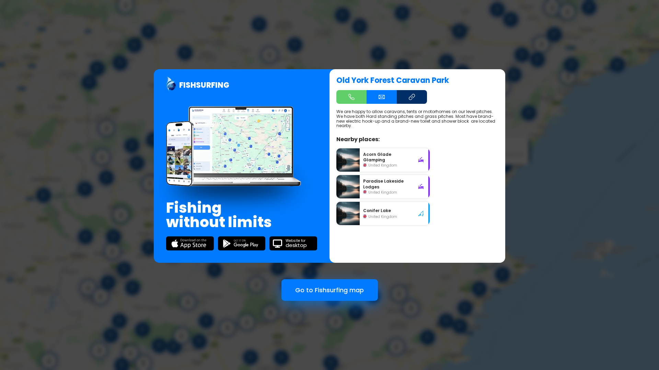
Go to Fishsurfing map (329, 290)
